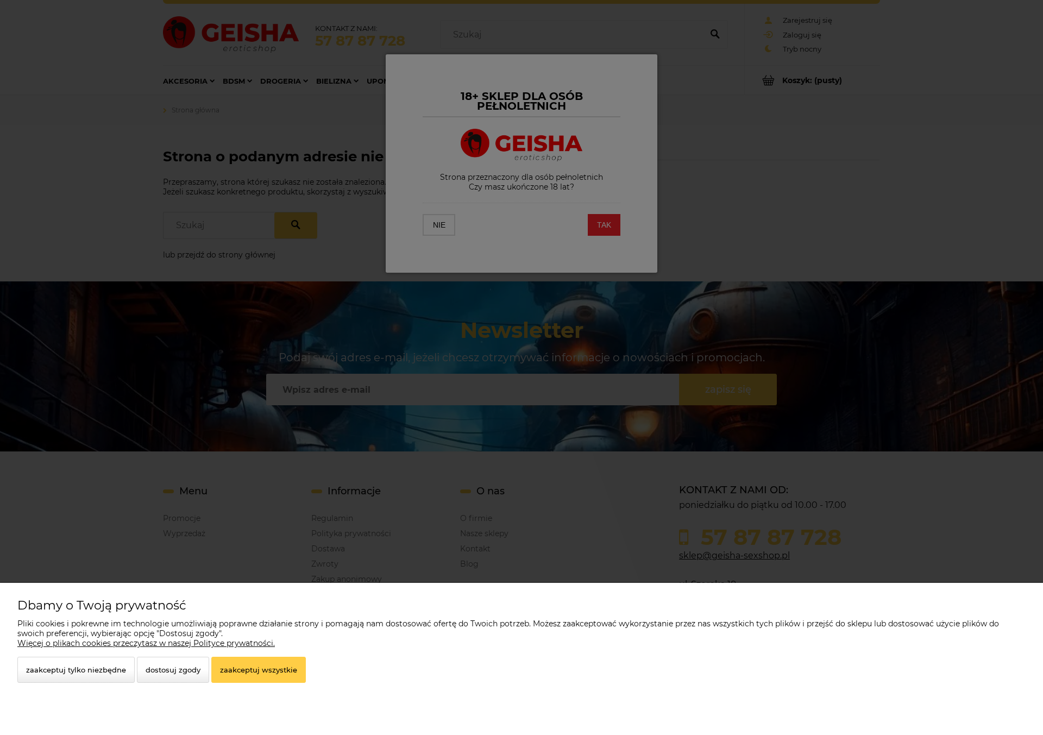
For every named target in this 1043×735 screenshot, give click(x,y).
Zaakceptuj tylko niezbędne (76, 669)
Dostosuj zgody (173, 669)
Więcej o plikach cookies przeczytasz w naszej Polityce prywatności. (146, 643)
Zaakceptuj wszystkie (258, 669)
